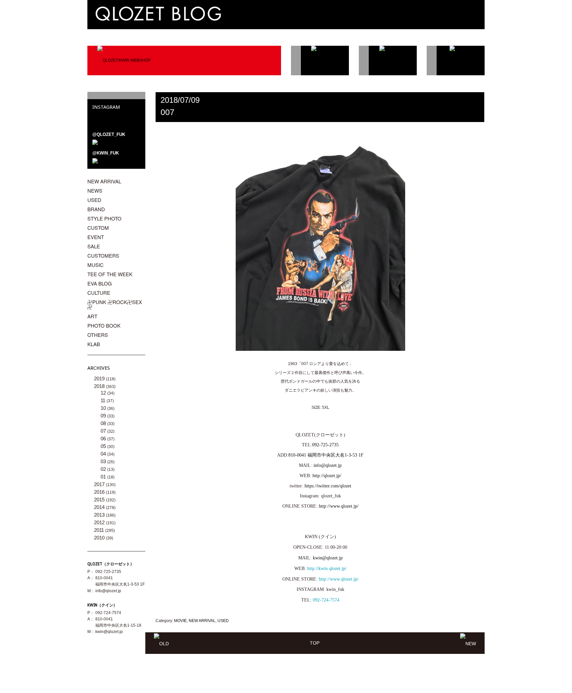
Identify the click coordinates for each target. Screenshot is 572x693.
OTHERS (97, 334)
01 (104, 476)
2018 (100, 386)
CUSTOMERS (103, 255)
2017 (100, 484)
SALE (93, 246)
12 (104, 393)
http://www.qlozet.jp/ (338, 579)
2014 (100, 507)
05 (104, 446)
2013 (100, 515)
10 (104, 408)
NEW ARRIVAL (202, 620)
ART (92, 316)
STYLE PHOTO (104, 218)
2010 (100, 537)
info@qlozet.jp (327, 465)
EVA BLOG (99, 283)
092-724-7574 (326, 600)
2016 (100, 492)
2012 (100, 522)
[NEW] (468, 643)
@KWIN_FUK (105, 153)
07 (104, 431)
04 (104, 454)
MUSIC (95, 264)
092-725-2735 (325, 444)
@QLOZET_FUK (108, 134)
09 (104, 415)
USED (223, 620)
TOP (314, 643)
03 (104, 461)
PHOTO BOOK (103, 325)
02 (104, 469)
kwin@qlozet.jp (328, 557)
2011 (99, 530)
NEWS (94, 190)
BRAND (96, 209)
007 (167, 112)
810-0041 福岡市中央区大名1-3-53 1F (325, 455)
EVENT (95, 236)
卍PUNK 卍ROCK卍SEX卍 (114, 304)
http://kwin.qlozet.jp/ (327, 568)
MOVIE (180, 620)
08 (104, 423)
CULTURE (98, 292)
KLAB (93, 344)
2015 (100, 499)
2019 (100, 378)
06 (104, 438)
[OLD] (161, 643)
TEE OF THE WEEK (109, 274)
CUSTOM (98, 227)
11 (104, 400)
